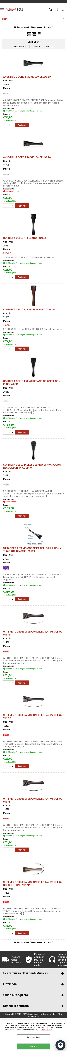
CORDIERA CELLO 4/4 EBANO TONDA (24, 237)
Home (5, 18)
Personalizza (34, 1037)
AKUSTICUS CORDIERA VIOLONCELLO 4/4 (27, 157)
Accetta (34, 1046)
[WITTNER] (6, 654)
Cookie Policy (46, 1030)
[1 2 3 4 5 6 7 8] (9, 683)
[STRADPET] (6, 570)
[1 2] (9, 277)
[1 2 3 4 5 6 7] (9, 933)
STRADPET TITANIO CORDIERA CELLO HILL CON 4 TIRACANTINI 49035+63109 (32, 550)
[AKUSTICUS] (6, 96)
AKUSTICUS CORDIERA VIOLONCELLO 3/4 (27, 76)
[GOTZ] (6, 403)
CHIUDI (64, 1023)
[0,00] (63, 9)
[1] (9, 125)
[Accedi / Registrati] (57, 9)
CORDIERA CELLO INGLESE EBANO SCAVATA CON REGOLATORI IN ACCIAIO (32, 466)
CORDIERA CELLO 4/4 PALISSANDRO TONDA (29, 309)
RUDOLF (7, 253)
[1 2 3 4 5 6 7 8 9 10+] (9, 432)
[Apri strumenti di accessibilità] (60, 1045)
